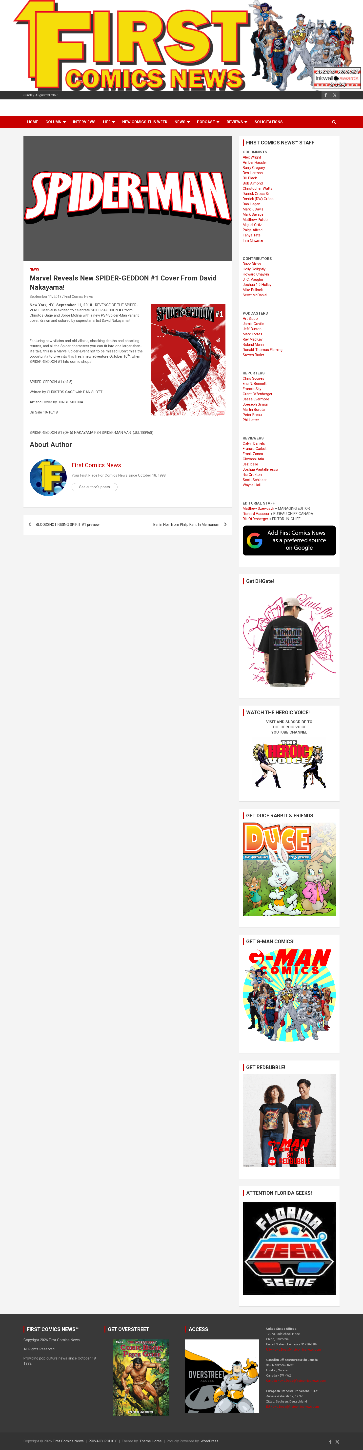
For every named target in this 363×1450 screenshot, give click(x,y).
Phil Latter (251, 420)
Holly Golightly (254, 269)
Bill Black (250, 178)
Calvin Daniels (254, 443)
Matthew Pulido (255, 219)
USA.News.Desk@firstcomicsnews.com (293, 1349)
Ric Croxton (252, 474)
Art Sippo (250, 318)
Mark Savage (253, 214)
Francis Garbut (254, 448)
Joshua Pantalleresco (260, 469)
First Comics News (78, 297)
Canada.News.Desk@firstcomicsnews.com (296, 1380)
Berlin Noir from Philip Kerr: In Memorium (186, 524)
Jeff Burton (252, 329)
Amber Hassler (255, 162)
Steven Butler (253, 355)
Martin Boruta (254, 409)
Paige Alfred (252, 230)
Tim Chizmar (253, 240)
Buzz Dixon (252, 264)
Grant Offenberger (257, 394)
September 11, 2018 (45, 297)
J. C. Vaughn (253, 279)
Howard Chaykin (256, 274)
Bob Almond (253, 183)
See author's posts (94, 487)
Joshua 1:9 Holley (257, 284)
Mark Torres (252, 334)
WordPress (210, 1441)
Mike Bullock (253, 290)
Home (32, 122)
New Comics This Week (144, 122)
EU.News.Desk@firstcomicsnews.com (292, 1406)
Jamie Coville (253, 324)
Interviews (84, 122)
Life (107, 122)
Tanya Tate (252, 235)
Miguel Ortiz (252, 225)
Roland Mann (253, 344)
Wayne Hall (252, 485)
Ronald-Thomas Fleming (262, 349)
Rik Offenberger (255, 519)
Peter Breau (252, 415)
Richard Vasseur (256, 513)
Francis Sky (252, 389)
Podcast (206, 122)
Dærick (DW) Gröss (258, 199)
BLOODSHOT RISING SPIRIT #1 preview (68, 524)
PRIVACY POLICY (103, 1441)
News (180, 122)
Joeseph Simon (255, 404)
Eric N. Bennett (254, 383)
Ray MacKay (252, 339)
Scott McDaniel (255, 295)
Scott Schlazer (255, 480)
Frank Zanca (253, 454)
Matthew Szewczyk (258, 508)
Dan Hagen (251, 204)
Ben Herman (253, 173)
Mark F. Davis (253, 209)
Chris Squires (253, 378)
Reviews (235, 122)
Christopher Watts (257, 188)
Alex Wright (252, 157)
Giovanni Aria (253, 459)
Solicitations (269, 122)
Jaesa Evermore (256, 399)
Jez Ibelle (250, 464)
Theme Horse (151, 1441)
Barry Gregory (254, 167)
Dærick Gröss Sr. (256, 193)
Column (53, 122)
